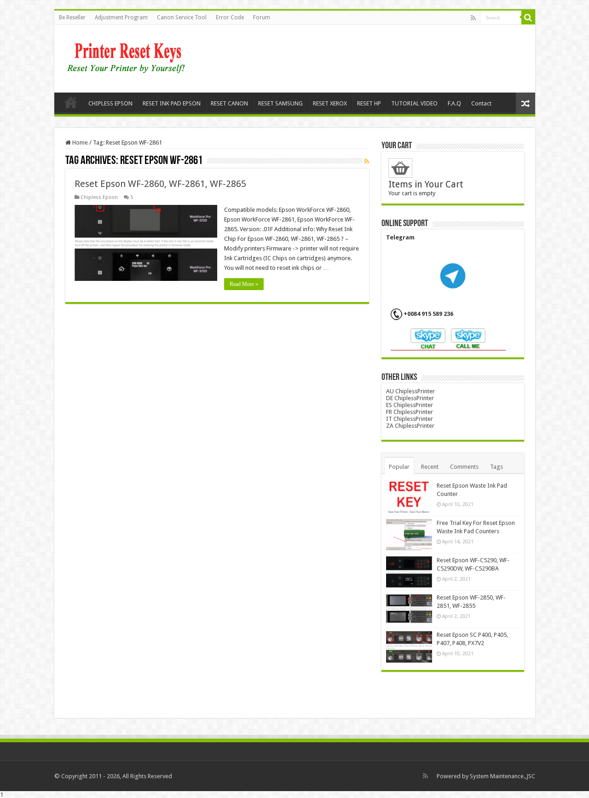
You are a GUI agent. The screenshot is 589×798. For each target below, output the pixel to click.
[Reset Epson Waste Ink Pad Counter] (409, 497)
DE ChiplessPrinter (410, 398)
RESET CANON (229, 103)
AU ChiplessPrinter (410, 391)
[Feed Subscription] (366, 161)
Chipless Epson (99, 197)
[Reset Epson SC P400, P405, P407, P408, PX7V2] (409, 646)
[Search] (528, 17)
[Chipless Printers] (128, 57)
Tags (496, 466)
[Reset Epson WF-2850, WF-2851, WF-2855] (409, 609)
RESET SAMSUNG (280, 103)
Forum (261, 17)
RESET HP (369, 103)
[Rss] (473, 17)
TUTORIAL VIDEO (414, 103)
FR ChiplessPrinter (409, 411)
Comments (464, 466)
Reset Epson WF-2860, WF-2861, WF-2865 (160, 183)
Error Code (230, 17)
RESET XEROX (330, 103)
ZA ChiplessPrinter (410, 425)
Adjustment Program (121, 17)
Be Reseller (72, 17)
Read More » (244, 284)
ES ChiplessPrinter (409, 405)
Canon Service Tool (182, 17)
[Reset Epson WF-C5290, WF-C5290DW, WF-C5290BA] (409, 572)
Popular (399, 466)
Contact (481, 103)
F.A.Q (454, 103)
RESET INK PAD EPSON (172, 103)
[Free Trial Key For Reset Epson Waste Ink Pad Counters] (409, 534)
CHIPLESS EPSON (110, 103)
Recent (430, 466)
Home (71, 102)
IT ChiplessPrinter (409, 418)
